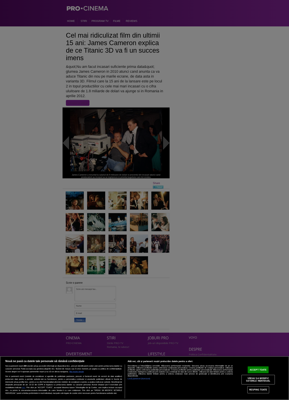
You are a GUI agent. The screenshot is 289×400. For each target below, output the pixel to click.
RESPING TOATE (258, 389)
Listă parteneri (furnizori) (139, 379)
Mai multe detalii (76, 372)
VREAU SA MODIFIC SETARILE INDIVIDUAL (258, 379)
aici (23, 387)
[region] (144, 378)
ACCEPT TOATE (258, 370)
